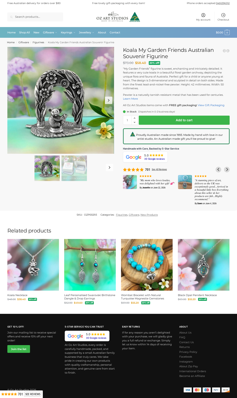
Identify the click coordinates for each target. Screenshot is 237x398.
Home (11, 42)
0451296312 (223, 3)
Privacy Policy (188, 352)
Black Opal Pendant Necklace (197, 295)
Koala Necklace (17, 295)
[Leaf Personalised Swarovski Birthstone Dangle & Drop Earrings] (90, 265)
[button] (223, 32)
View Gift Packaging (211, 105)
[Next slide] (108, 100)
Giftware (23, 42)
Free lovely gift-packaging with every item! (118, 3)
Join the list (18, 349)
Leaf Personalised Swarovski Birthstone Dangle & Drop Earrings (89, 296)
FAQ (182, 337)
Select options (90, 310)
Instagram (186, 361)
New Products (149, 214)
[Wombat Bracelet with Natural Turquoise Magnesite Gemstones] (147, 265)
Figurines (38, 42)
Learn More (130, 98)
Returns (184, 347)
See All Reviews (159, 169)
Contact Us (186, 342)
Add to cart (184, 120)
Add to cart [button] (33, 306)
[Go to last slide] (218, 169)
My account (203, 19)
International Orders (192, 371)
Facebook (185, 356)
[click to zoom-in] (60, 100)
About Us (185, 332)
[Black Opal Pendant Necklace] (203, 265)
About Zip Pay (188, 366)
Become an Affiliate (192, 376)
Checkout (223, 19)
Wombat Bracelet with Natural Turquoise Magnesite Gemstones (142, 296)
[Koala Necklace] (33, 265)
